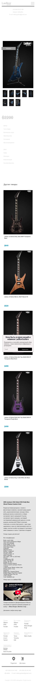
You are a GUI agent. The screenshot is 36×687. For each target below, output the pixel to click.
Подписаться (25, 349)
